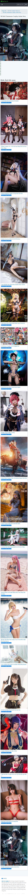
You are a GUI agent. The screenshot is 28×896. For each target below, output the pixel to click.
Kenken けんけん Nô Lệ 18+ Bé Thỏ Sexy (10, 239)
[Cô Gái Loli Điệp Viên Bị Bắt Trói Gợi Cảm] (14, 689)
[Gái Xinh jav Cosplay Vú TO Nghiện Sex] (14, 336)
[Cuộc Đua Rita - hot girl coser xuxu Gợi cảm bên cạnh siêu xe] (14, 764)
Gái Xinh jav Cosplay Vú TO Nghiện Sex (10, 346)
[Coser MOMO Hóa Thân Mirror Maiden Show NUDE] (14, 263)
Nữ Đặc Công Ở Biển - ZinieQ (8, 432)
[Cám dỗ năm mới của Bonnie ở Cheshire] (14, 91)
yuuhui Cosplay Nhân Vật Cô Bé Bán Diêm (10, 523)
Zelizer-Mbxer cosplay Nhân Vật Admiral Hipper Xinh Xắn (14, 478)
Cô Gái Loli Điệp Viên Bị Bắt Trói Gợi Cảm (10, 710)
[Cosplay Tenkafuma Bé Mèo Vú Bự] (14, 732)
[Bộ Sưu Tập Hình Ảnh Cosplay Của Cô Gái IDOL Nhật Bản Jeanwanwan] (14, 618)
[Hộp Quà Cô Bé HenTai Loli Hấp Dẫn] (14, 800)
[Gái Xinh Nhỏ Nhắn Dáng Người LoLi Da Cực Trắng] (14, 537)
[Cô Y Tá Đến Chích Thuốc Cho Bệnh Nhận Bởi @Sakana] (14, 654)
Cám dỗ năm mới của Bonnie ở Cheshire (10, 100)
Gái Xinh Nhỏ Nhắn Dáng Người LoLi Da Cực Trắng (12, 547)
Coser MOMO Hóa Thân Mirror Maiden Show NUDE (13, 284)
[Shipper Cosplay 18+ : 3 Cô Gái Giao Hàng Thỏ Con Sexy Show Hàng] (14, 125)
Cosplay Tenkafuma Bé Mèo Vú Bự (9, 751)
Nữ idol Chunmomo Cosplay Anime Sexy (12, 12)
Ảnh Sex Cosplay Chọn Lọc (14, 10)
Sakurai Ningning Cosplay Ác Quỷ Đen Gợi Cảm (12, 193)
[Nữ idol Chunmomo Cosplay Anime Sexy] (14, 846)
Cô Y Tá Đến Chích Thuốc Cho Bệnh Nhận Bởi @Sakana (13, 664)
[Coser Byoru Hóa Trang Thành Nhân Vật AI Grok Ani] (14, 305)
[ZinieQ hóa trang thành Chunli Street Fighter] (14, 368)
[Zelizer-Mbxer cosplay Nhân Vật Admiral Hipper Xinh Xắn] (14, 457)
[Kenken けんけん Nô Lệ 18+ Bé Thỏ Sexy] (14, 218)
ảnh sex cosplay (5, 881)
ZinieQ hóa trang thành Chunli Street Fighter (10, 387)
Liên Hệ (5, 878)
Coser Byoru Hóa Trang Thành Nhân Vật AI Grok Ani (13, 323)
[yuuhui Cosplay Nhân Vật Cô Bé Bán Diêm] (14, 502)
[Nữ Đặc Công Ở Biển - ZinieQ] (14, 411)
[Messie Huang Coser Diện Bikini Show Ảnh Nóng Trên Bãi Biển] (14, 571)
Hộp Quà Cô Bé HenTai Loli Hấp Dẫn (9, 821)
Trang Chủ (21, 4)
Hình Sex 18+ (5, 1)
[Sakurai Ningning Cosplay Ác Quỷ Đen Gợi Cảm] (14, 172)
